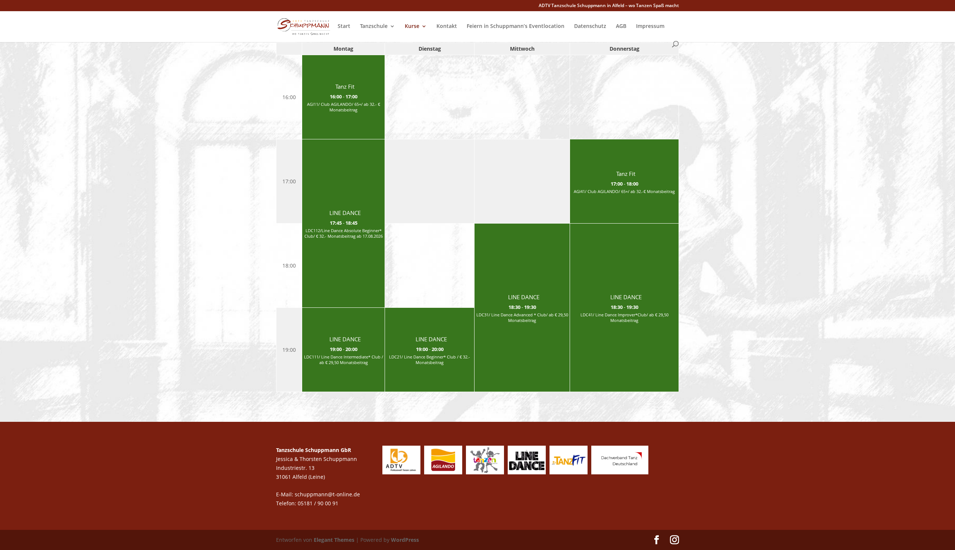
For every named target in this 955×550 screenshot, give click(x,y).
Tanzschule (374, 26)
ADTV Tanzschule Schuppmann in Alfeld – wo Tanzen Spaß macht (609, 6)
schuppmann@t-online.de (327, 494)
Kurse (412, 26)
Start (344, 26)
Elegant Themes (334, 539)
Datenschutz (590, 26)
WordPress (405, 539)
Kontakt (446, 26)
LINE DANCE (345, 213)
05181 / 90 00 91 (319, 503)
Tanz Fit (344, 87)
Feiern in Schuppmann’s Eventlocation (515, 26)
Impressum (650, 26)
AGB (621, 26)
